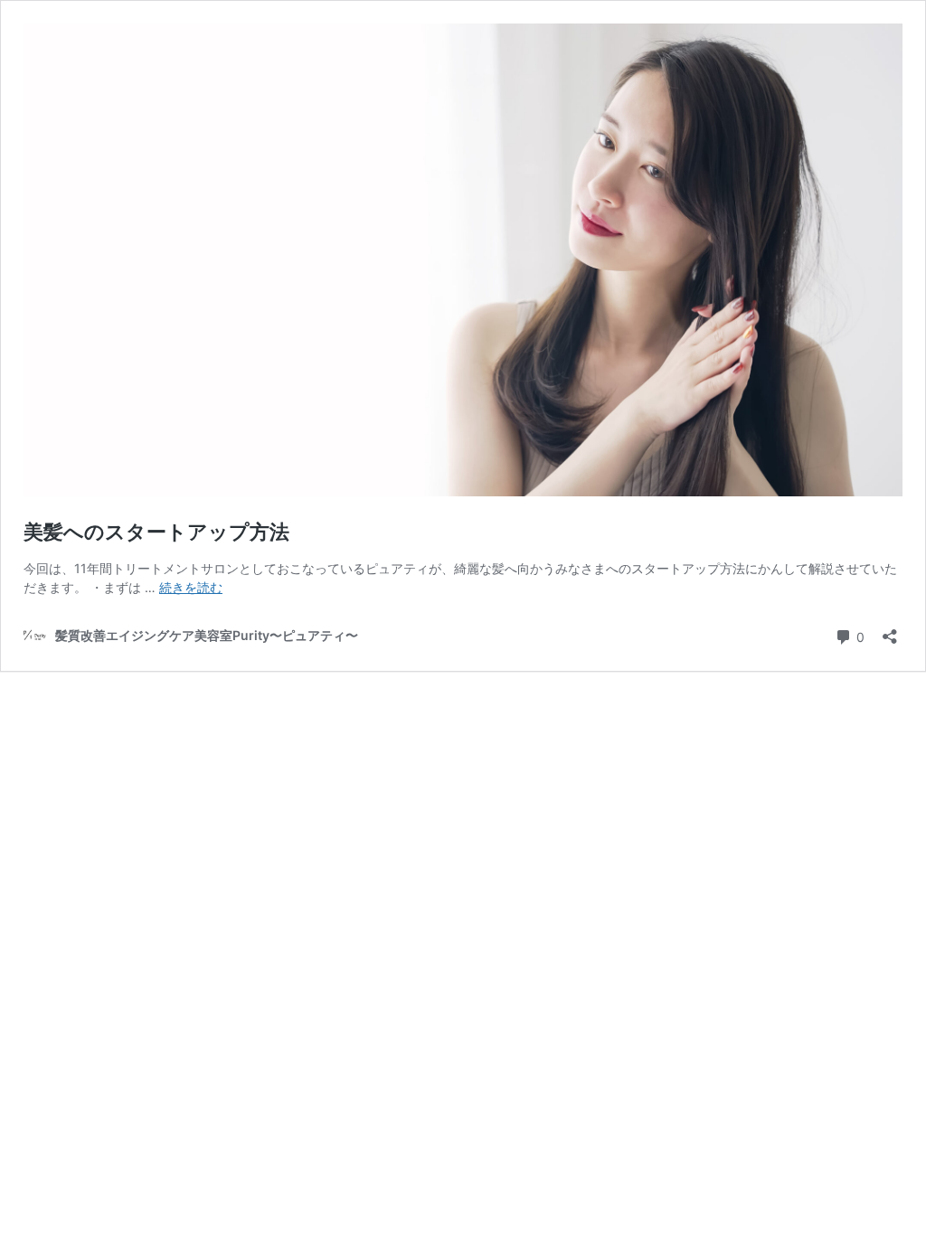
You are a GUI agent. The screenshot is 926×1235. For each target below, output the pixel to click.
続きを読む (190, 587)
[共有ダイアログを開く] (889, 631)
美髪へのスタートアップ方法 (156, 531)
